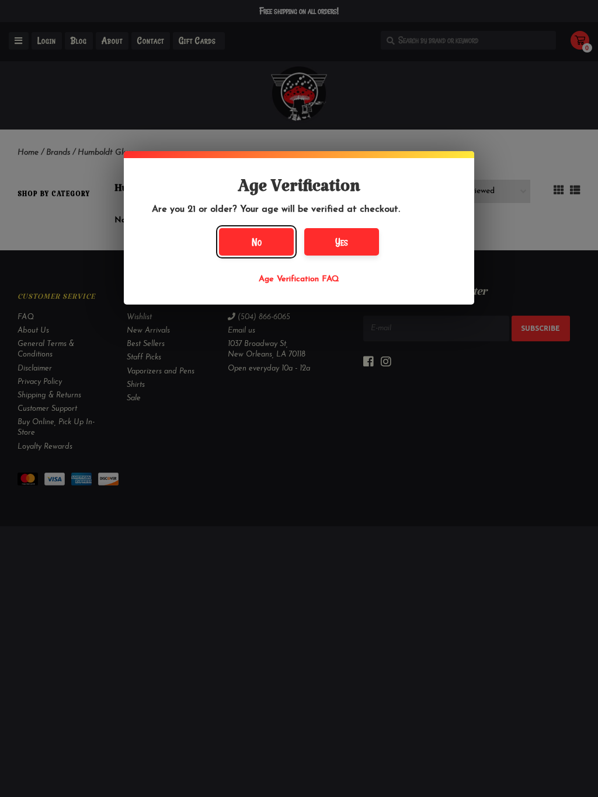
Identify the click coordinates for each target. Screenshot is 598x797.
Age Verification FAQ (299, 279)
